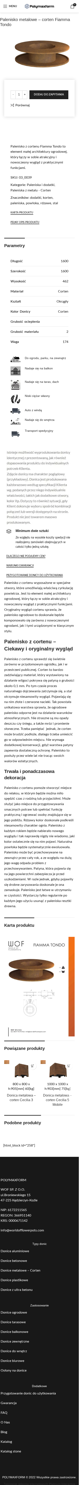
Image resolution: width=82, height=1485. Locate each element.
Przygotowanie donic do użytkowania (28, 1393)
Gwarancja (9, 1403)
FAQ (4, 1412)
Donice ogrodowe (14, 1312)
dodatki (35, 197)
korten (48, 197)
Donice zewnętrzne (15, 1341)
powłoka (32, 203)
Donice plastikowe (14, 1280)
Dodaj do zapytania (49, 94)
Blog (4, 1432)
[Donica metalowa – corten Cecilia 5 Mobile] (58, 1069)
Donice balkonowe (14, 1332)
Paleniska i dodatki (40, 185)
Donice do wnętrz (14, 1351)
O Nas (5, 1422)
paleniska (17, 203)
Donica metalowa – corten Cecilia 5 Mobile (57, 1100)
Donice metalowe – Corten (20, 1270)
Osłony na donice (13, 1370)
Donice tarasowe (13, 1322)
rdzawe (45, 203)
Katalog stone (11, 1451)
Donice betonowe (14, 1261)
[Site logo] (39, 6)
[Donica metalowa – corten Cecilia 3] (21, 1069)
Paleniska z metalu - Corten (31, 190)
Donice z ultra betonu (17, 1289)
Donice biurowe (12, 1361)
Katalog (6, 1441)
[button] (32, 1066)
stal (55, 203)
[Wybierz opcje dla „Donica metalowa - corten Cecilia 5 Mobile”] (69, 1066)
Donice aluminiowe (15, 1251)
